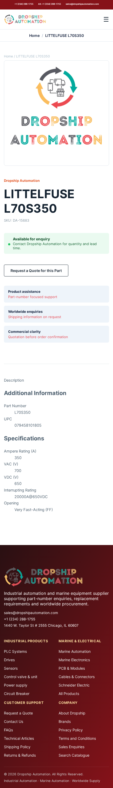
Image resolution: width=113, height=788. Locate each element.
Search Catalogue (74, 755)
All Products (69, 693)
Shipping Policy (17, 747)
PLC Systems (15, 651)
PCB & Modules (72, 668)
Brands (65, 721)
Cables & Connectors (77, 676)
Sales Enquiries (71, 747)
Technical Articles (19, 738)
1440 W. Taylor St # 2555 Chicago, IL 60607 (41, 625)
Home (34, 35)
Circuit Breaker (16, 693)
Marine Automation (75, 651)
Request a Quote (18, 713)
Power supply (15, 685)
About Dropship (72, 713)
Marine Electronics (74, 660)
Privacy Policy (71, 730)
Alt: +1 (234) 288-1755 (49, 4)
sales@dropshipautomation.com (82, 4)
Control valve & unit (20, 676)
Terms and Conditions (77, 738)
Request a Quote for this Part (36, 270)
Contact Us (13, 721)
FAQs (8, 730)
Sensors (11, 668)
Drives (9, 660)
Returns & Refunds (20, 755)
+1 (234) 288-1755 (23, 4)
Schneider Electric (74, 685)
